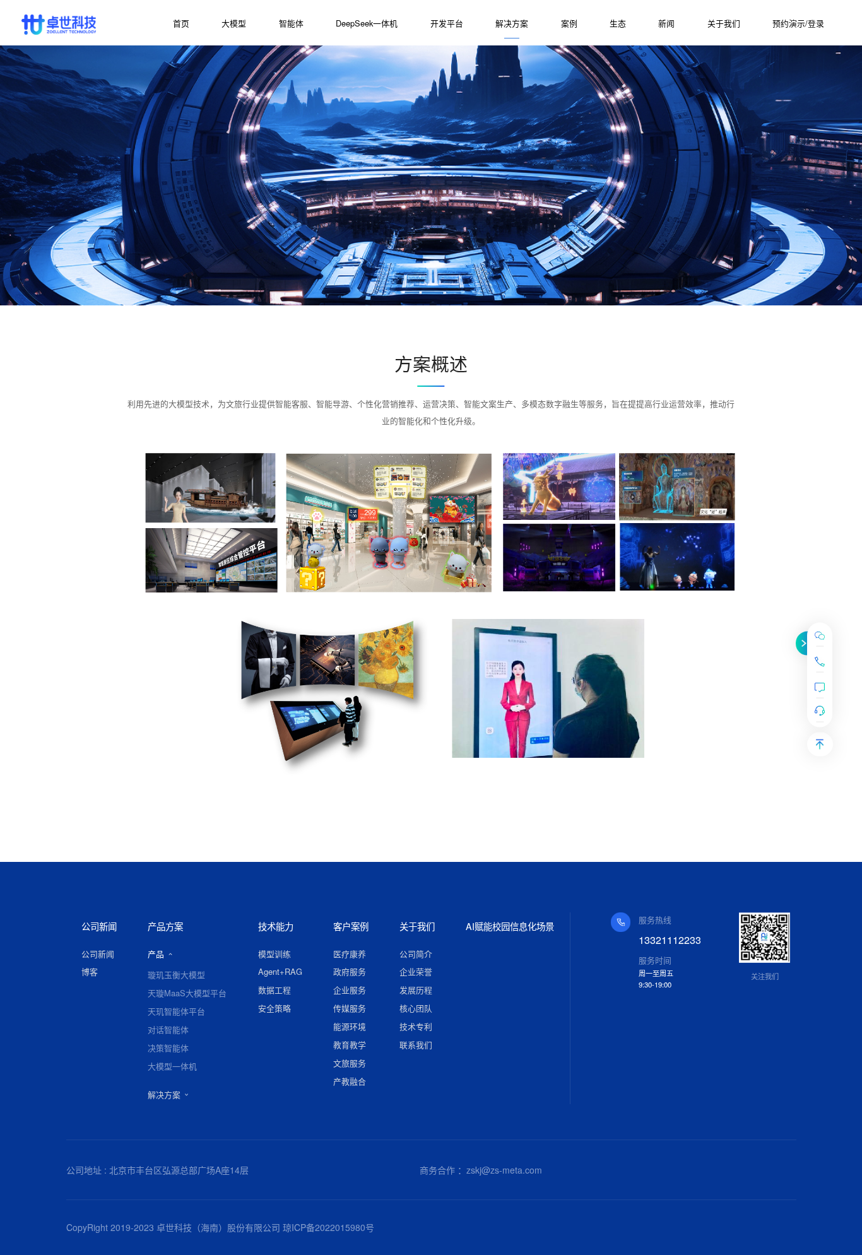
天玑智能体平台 (176, 1011)
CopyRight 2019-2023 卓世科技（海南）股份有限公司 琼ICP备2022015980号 (220, 1227)
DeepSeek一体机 (367, 23)
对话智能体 (168, 1029)
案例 (569, 23)
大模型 (233, 23)
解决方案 (511, 23)
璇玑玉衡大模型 (176, 975)
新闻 (666, 23)
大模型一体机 (172, 1066)
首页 (181, 23)
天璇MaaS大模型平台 (187, 993)
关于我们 (723, 23)
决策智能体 (168, 1048)
